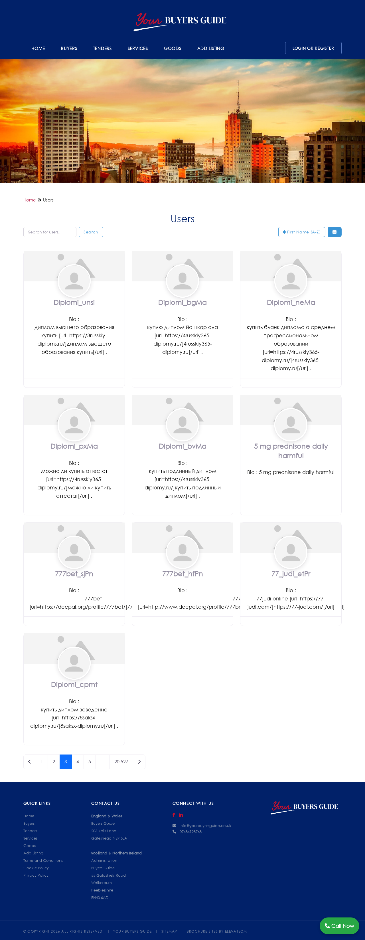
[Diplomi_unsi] (74, 292)
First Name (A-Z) (303, 231)
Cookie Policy (36, 868)
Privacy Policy (35, 875)
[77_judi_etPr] (291, 563)
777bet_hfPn (182, 573)
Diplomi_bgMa (182, 302)
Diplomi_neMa (291, 302)
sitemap (172, 930)
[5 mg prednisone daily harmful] (291, 436)
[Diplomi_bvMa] (182, 436)
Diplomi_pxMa (74, 446)
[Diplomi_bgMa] (182, 292)
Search (91, 231)
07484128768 (191, 831)
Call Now (342, 926)
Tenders (102, 48)
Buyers (69, 48)
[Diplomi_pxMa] (74, 436)
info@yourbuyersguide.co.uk (205, 825)
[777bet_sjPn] (74, 563)
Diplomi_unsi (74, 302)
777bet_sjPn (74, 573)
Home (38, 48)
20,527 (121, 761)
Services (138, 48)
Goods (172, 48)
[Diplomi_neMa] (291, 292)
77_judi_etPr (290, 573)
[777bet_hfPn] (182, 563)
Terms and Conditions (43, 860)
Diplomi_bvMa (182, 446)
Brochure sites (202, 930)
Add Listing (210, 48)
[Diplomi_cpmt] (74, 674)
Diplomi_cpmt (74, 684)
